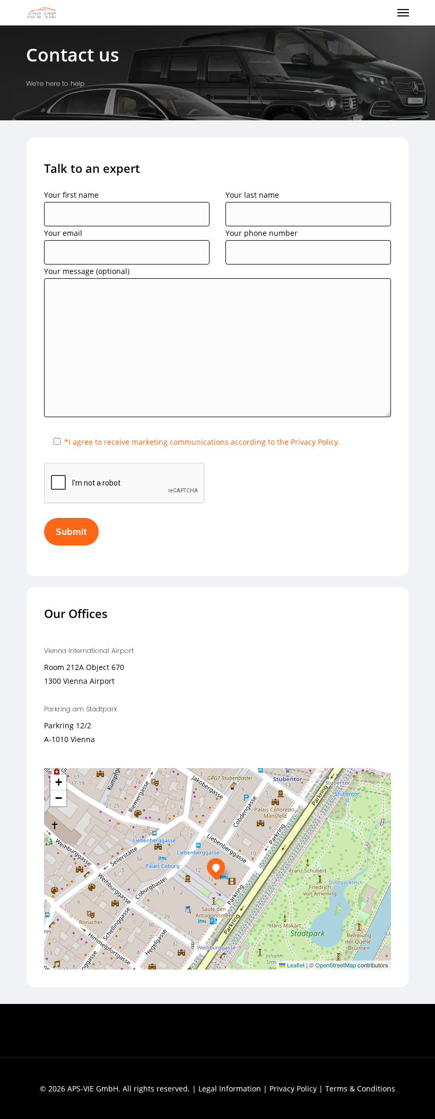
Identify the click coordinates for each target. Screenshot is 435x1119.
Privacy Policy (293, 1088)
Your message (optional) (86, 271)
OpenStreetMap (335, 965)
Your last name (252, 195)
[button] (403, 12)
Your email (63, 233)
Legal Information (229, 1088)
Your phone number (261, 233)
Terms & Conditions (360, 1088)
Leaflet (294, 965)
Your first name (71, 195)
